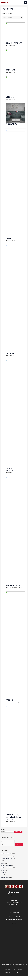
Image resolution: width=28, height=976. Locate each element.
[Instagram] (15, 923)
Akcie (2, 860)
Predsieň (3, 872)
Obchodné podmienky (7, 970)
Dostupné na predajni (6, 865)
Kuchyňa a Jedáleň (5, 877)
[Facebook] (12, 923)
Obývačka (3, 870)
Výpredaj (3, 863)
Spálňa (2, 874)
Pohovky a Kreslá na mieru (7, 858)
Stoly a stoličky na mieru (6, 856)
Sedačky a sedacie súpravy (7, 867)
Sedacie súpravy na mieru (6, 853)
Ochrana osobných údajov (17, 970)
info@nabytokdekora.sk (14, 919)
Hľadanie (3, 829)
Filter (19, 844)
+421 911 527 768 (14, 917)
